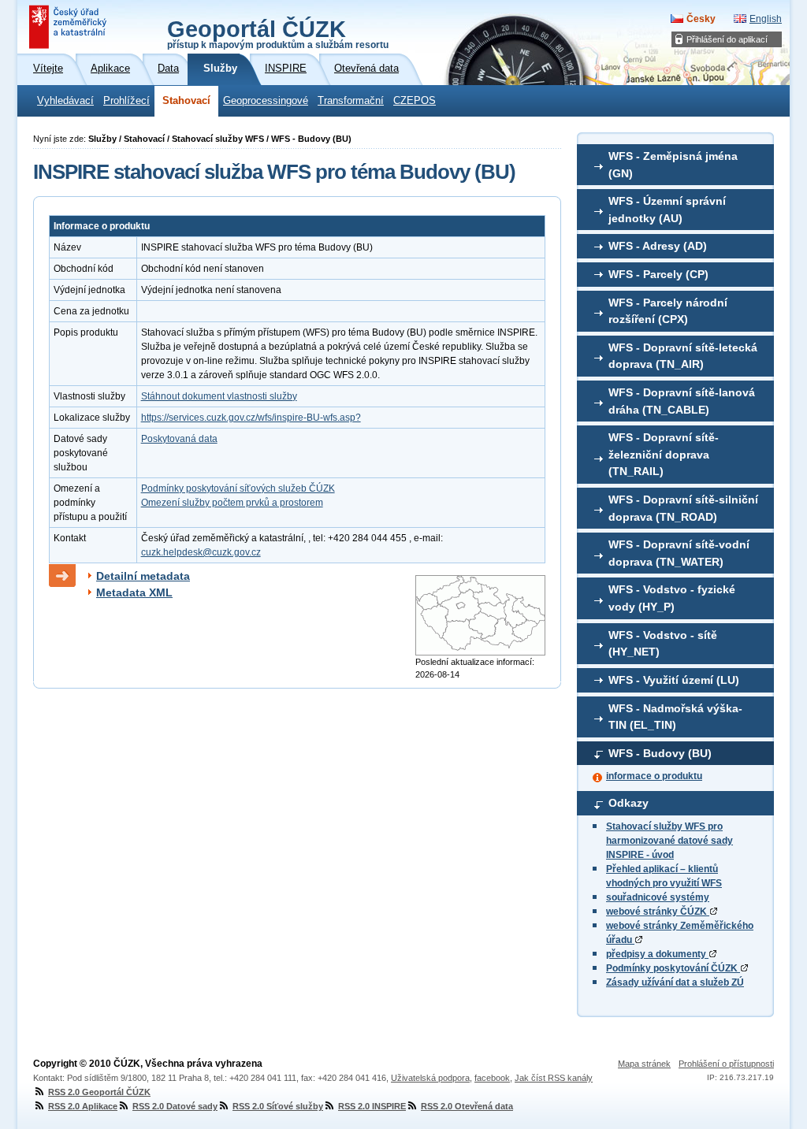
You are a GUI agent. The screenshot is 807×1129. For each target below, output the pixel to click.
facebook (492, 1078)
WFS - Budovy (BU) (660, 753)
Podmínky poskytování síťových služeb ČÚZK (238, 488)
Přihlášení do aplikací (727, 39)
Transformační (351, 100)
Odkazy (628, 803)
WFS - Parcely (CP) (658, 274)
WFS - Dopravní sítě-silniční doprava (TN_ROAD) (683, 508)
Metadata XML (134, 592)
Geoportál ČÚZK (278, 33)
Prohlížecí (126, 100)
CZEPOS (414, 100)
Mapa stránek (644, 1063)
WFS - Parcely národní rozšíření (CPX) (667, 311)
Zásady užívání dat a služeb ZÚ (675, 982)
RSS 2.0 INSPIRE (372, 1106)
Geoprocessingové (265, 100)
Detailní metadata (143, 576)
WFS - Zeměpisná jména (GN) (673, 165)
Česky (701, 18)
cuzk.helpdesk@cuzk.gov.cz (201, 552)
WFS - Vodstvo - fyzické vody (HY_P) (671, 598)
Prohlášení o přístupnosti (726, 1063)
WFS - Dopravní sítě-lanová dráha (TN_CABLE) (681, 401)
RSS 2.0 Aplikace (82, 1106)
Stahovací (186, 100)
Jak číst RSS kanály (554, 1078)
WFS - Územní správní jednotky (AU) (667, 210)
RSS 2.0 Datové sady (175, 1106)
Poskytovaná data (179, 438)
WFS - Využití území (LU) (673, 680)
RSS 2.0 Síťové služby (277, 1106)
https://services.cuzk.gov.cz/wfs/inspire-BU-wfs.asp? (251, 417)
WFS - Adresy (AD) (657, 246)
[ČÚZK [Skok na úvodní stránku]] (69, 27)
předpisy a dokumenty (657, 954)
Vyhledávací (65, 100)
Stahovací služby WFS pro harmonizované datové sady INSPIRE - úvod (669, 840)
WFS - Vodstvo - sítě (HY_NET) (662, 644)
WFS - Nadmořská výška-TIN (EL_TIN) (675, 717)
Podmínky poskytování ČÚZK (673, 968)
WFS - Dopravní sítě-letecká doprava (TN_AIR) (682, 356)
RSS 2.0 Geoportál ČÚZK (99, 1092)
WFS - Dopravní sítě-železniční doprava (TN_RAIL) (663, 454)
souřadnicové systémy (657, 897)
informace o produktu (654, 776)
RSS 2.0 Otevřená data (467, 1106)
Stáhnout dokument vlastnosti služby (219, 396)
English (765, 18)
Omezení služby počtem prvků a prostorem (232, 502)
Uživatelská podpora (430, 1078)
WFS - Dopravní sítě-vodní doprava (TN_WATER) (678, 553)
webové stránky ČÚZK (657, 911)
